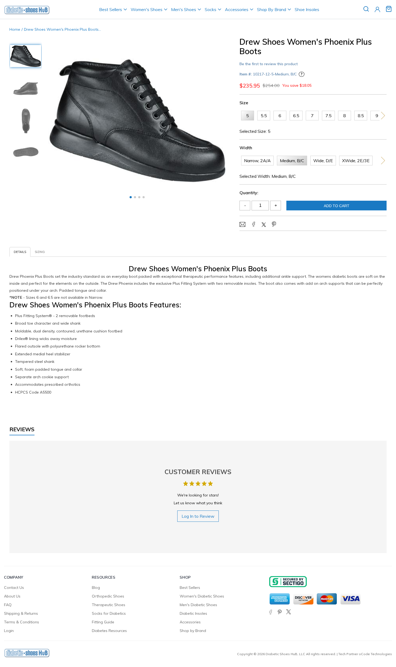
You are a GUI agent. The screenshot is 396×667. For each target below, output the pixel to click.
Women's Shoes (146, 9)
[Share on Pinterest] (274, 224)
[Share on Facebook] (253, 224)
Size (243, 102)
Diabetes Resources (109, 630)
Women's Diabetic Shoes (202, 596)
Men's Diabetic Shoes (198, 604)
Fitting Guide (103, 622)
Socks (210, 9)
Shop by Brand (193, 630)
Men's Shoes (183, 9)
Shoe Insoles (307, 9)
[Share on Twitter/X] (264, 225)
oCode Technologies (375, 654)
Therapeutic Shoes (108, 604)
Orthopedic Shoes (108, 596)
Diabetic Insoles (193, 613)
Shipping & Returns (21, 613)
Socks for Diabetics (109, 613)
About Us (12, 596)
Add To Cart (336, 206)
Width (245, 147)
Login (9, 630)
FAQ (8, 604)
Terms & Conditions (21, 622)
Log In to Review (198, 516)
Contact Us (14, 587)
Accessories (236, 9)
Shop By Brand (271, 9)
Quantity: (248, 192)
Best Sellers (110, 9)
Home (14, 29)
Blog (96, 587)
